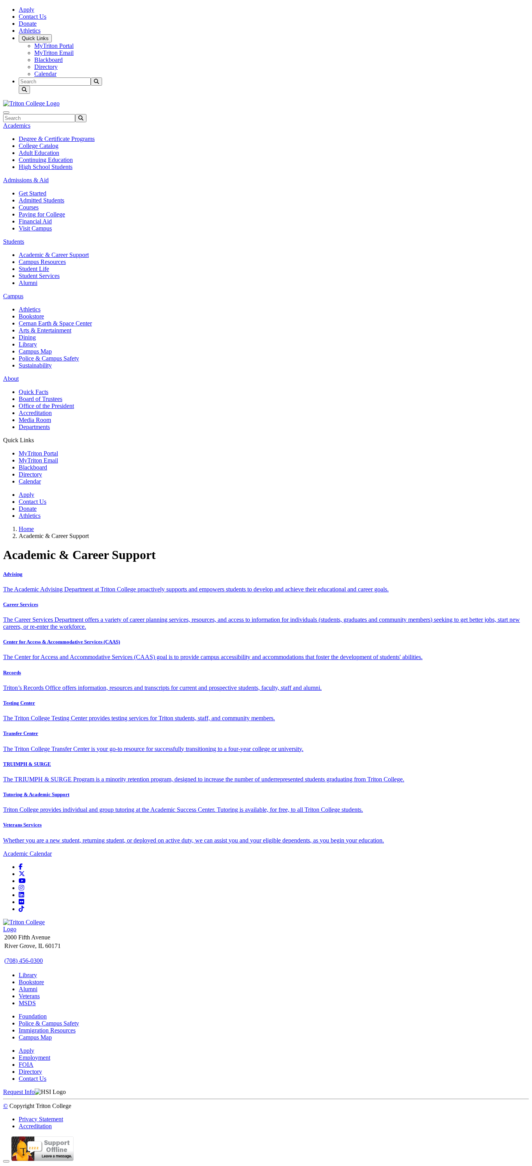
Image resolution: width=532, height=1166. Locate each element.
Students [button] (13, 241)
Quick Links (35, 38)
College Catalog (38, 145)
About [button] (11, 378)
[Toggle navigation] (6, 112)
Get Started (32, 193)
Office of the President (46, 406)
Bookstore (31, 316)
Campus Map (35, 351)
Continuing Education (46, 160)
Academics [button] (16, 125)
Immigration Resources (47, 1030)
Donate (28, 23)
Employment (34, 1057)
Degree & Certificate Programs (57, 138)
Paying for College (42, 214)
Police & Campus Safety (49, 358)
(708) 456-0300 (23, 960)
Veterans (29, 996)
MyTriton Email (54, 52)
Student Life (34, 269)
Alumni (28, 283)
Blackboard (48, 59)
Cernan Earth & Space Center (55, 323)
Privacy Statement (41, 1119)
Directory (46, 66)
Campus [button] (13, 296)
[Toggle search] (24, 90)
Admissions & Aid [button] (26, 180)
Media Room (35, 420)
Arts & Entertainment (45, 330)
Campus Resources (42, 262)
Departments (34, 427)
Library (28, 344)
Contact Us (32, 16)
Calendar (45, 73)
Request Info (19, 1092)
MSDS (27, 1003)
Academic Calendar (27, 853)
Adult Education (39, 152)
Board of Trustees (40, 399)
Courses (29, 207)
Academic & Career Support (54, 254)
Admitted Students (41, 200)
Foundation (33, 1016)
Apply (26, 9)
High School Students (45, 167)
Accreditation (35, 413)
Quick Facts (33, 392)
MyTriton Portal (54, 45)
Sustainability (35, 365)
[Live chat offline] (42, 1159)
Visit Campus (35, 228)
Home (26, 529)
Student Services (39, 276)
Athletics (30, 30)
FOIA (26, 1064)
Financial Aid (35, 221)
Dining (27, 337)
